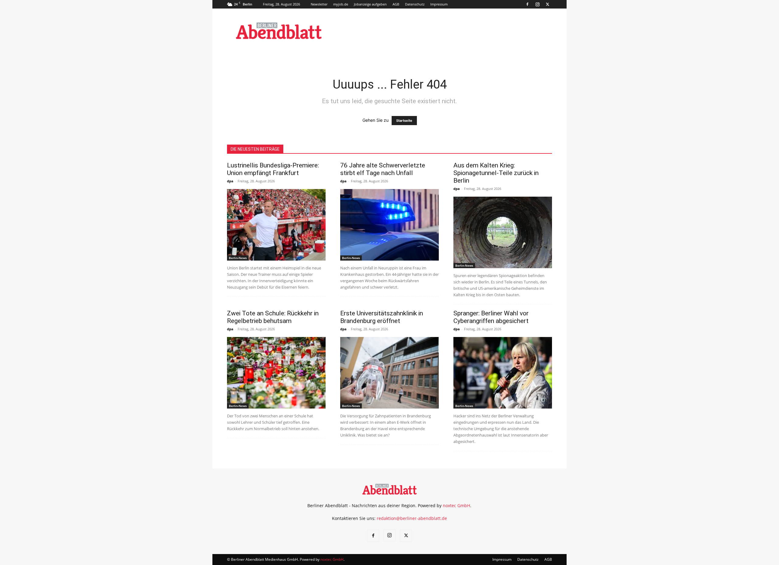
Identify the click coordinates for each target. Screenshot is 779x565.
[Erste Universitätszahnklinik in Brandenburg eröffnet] (389, 373)
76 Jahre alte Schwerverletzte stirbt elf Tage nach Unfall (382, 169)
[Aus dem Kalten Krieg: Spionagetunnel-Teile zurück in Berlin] (502, 232)
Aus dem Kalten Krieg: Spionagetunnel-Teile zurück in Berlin (496, 173)
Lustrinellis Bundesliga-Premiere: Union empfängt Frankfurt (273, 169)
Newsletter (319, 4)
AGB (396, 4)
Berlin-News (238, 258)
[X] (547, 4)
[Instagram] (537, 4)
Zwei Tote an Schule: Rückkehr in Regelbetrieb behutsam (273, 317)
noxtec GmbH (456, 505)
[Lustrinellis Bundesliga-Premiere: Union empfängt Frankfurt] (276, 225)
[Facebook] (527, 4)
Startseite (404, 120)
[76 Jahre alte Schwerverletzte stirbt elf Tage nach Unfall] (389, 225)
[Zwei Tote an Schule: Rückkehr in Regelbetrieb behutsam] (276, 373)
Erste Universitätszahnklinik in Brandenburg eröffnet (381, 317)
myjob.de (340, 4)
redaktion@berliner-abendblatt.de (412, 518)
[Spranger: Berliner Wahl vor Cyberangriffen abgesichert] (502, 373)
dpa (230, 181)
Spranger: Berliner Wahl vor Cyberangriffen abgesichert (491, 317)
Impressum (439, 4)
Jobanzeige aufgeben (370, 4)
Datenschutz (414, 4)
